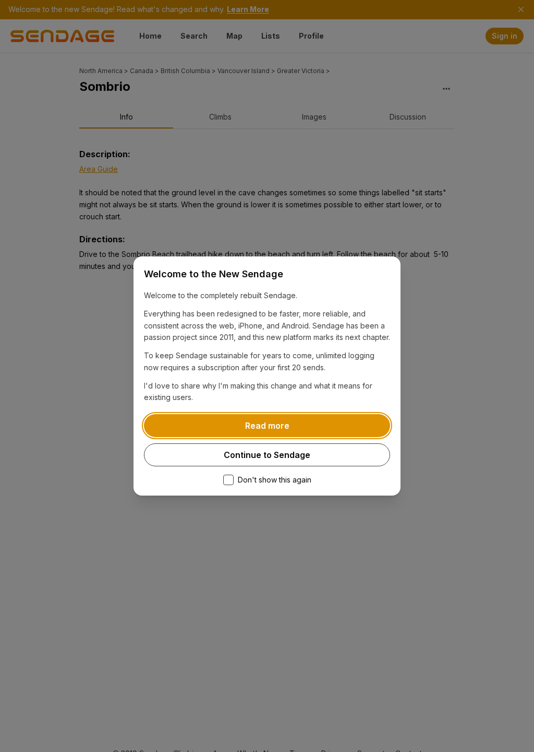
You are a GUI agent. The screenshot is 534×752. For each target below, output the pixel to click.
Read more (267, 425)
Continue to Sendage (267, 455)
